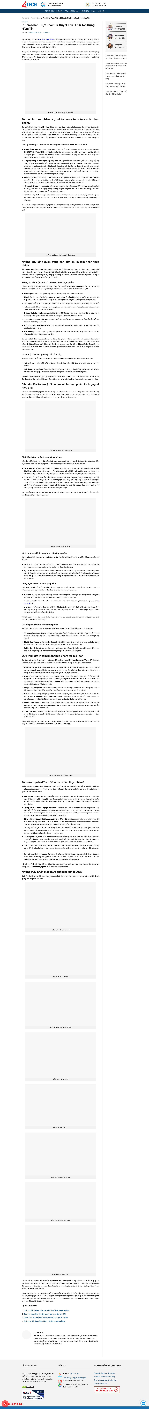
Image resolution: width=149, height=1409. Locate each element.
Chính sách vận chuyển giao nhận (105, 1380)
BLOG (93, 11)
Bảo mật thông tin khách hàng (104, 1377)
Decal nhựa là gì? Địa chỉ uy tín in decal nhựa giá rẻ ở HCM (46, 1318)
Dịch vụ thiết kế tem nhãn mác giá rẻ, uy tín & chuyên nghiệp (46, 1310)
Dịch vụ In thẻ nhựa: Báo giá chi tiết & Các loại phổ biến (44, 1321)
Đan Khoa (47, 32)
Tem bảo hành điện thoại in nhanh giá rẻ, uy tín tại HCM (45, 1314)
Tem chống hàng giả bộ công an (74, 1378)
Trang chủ (25, 18)
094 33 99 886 (74, 1374)
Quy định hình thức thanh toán (104, 1373)
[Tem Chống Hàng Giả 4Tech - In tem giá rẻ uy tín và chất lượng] (29, 5)
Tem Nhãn (35, 18)
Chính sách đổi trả (100, 1384)
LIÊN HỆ (101, 11)
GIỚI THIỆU (84, 11)
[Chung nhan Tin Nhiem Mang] (33, 1395)
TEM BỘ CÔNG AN (71, 11)
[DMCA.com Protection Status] (28, 1387)
